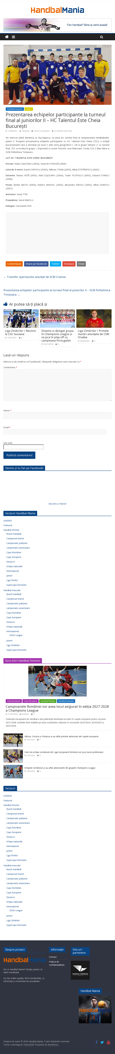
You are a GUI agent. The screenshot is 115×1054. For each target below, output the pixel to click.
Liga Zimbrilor (13, 645)
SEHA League (15, 635)
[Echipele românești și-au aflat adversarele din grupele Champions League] (13, 766)
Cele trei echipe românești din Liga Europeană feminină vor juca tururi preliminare (63, 752)
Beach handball (13, 533)
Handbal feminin (11, 529)
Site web (7, 442)
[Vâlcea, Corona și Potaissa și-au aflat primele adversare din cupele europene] (13, 735)
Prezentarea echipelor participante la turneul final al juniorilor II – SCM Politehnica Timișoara (56, 292)
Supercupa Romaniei (16, 584)
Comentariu (10, 367)
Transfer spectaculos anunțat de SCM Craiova (34, 277)
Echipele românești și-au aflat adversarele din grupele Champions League (59, 767)
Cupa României (13, 552)
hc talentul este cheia (63, 131)
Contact (53, 956)
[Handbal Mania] (6, 37)
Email (81, 263)
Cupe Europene (13, 557)
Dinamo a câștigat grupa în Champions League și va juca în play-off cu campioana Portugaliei (57, 335)
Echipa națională (14, 566)
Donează (69, 263)
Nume (7, 410)
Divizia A (10, 561)
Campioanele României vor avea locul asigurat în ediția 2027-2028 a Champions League (57, 708)
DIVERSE (7, 520)
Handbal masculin (14, 109)
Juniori (28, 109)
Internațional (12, 571)
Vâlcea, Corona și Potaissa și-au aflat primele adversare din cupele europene (61, 736)
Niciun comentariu (42, 131)
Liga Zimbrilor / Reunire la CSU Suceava (20, 332)
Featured (7, 525)
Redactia (26, 131)
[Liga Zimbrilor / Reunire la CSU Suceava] (21, 311)
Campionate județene (16, 543)
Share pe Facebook (36, 263)
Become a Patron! (57, 503)
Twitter (55, 263)
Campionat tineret (15, 538)
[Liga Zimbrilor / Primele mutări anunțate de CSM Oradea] (94, 311)
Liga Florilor (12, 580)
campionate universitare (18, 547)
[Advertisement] (57, 233)
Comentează (14, 263)
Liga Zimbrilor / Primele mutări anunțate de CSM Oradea (93, 334)
